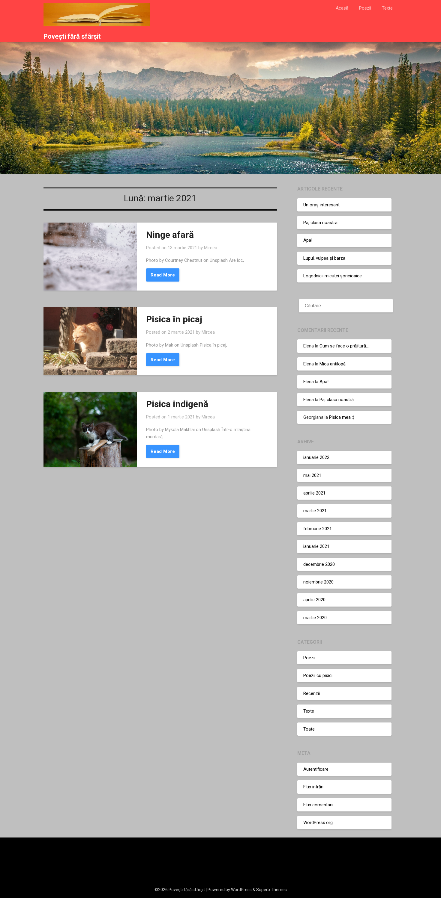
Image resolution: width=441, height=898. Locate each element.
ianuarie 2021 (316, 546)
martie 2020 (315, 617)
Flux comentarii (318, 805)
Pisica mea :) (341, 417)
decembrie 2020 (319, 564)
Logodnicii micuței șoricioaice (332, 276)
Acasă (342, 8)
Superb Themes (271, 889)
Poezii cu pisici (317, 675)
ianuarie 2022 (316, 457)
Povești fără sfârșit (72, 36)
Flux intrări (313, 787)
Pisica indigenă (177, 404)
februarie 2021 (317, 528)
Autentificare (315, 769)
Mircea (210, 247)
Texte (387, 8)
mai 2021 (312, 475)
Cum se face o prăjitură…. (345, 346)
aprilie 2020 (314, 599)
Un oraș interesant (321, 205)
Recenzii (311, 693)
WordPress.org (318, 822)
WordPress (241, 889)
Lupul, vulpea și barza (324, 258)
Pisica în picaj (174, 319)
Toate (309, 729)
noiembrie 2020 (318, 582)
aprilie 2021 (314, 493)
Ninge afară (170, 234)
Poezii (365, 8)
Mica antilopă (333, 364)
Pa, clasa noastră (320, 222)
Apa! (307, 240)
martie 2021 (315, 510)
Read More (163, 275)
